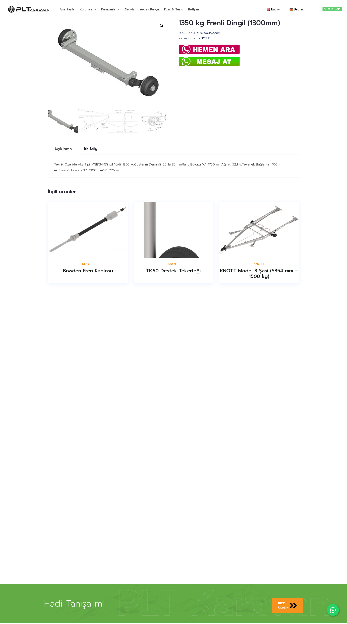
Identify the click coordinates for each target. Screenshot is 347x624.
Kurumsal (86, 9)
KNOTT (204, 38)
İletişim (193, 9)
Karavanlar (109, 9)
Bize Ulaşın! (283, 605)
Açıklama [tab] (63, 149)
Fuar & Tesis (173, 9)
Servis (129, 9)
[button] (161, 25)
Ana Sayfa (67, 9)
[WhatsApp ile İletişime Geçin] (333, 610)
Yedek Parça (149, 9)
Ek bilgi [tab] (91, 148)
